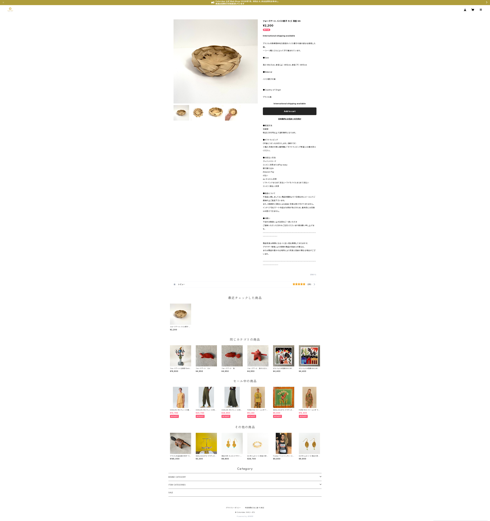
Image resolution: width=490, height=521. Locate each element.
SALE (170, 492)
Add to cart (290, 111)
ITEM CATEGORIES (177, 485)
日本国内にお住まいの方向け (289, 119)
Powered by (242, 516)
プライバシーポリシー (233, 508)
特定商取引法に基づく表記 (254, 508)
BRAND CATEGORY (177, 477)
